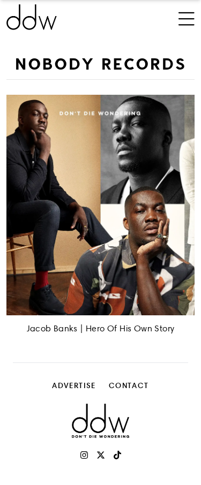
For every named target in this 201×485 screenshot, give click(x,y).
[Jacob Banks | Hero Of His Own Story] (100, 205)
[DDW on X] (100, 455)
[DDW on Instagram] (84, 455)
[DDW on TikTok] (117, 455)
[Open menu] (186, 17)
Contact (129, 385)
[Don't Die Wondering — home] (65, 17)
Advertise (74, 385)
